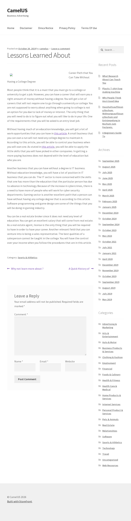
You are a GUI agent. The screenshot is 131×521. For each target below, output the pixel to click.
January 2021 (109, 253)
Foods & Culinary (111, 374)
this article (60, 133)
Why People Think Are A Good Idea (111, 99)
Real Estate (108, 425)
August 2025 (108, 166)
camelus (43, 48)
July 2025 (107, 172)
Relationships (109, 430)
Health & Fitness (111, 380)
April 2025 (107, 189)
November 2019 (110, 270)
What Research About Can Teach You (111, 79)
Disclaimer (26, 28)
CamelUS (17, 10)
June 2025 (107, 178)
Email (44, 361)
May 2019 (107, 299)
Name (18, 361)
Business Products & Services (112, 350)
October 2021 (109, 241)
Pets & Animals (110, 419)
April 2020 (107, 259)
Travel (105, 454)
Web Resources (110, 465)
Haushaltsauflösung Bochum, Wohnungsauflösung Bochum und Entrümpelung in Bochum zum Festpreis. (112, 117)
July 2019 (107, 293)
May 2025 (107, 184)
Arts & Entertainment (110, 335)
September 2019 (110, 282)
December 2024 (110, 212)
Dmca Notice (45, 28)
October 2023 (109, 230)
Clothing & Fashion (112, 357)
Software (107, 436)
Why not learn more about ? (27, 269)
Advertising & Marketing (109, 325)
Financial (107, 368)
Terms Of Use (89, 28)
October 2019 (109, 276)
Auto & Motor (109, 342)
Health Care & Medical (109, 388)
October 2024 (109, 218)
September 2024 (110, 224)
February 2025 (109, 201)
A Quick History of (79, 269)
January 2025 (109, 207)
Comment (21, 314)
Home (10, 28)
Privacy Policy (67, 28)
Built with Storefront (19, 501)
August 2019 (108, 287)
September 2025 (110, 161)
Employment (109, 363)
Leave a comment (60, 48)
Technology (108, 448)
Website (70, 361)
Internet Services (111, 404)
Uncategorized (110, 459)
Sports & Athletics (27, 257)
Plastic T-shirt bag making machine (112, 90)
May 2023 (107, 235)
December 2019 (110, 264)
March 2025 (108, 195)
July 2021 (107, 247)
